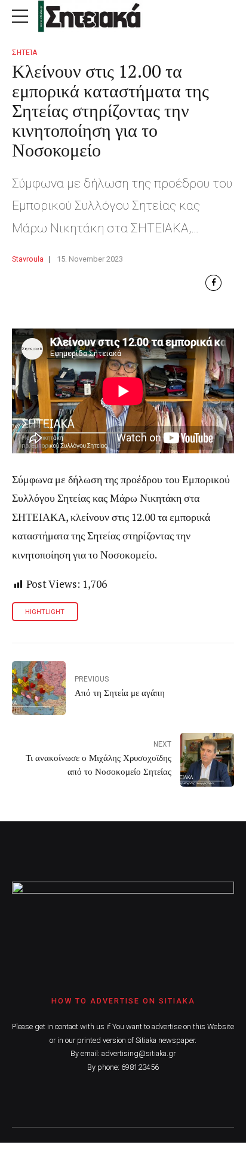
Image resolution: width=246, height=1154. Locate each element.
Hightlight (44, 612)
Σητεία (24, 52)
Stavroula (28, 258)
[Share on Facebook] (213, 283)
